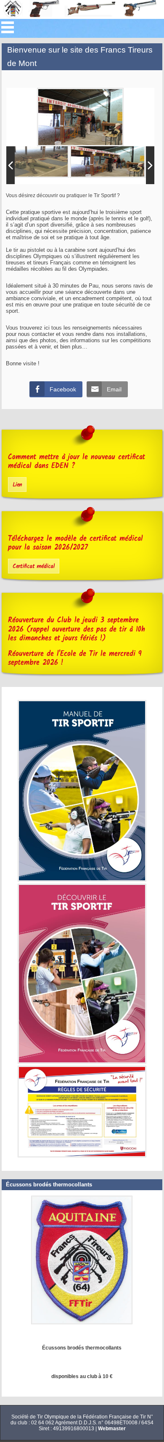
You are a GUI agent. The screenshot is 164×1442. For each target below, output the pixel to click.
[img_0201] (107, 159)
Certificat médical (34, 566)
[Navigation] (7, 27)
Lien (17, 485)
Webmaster (112, 1428)
